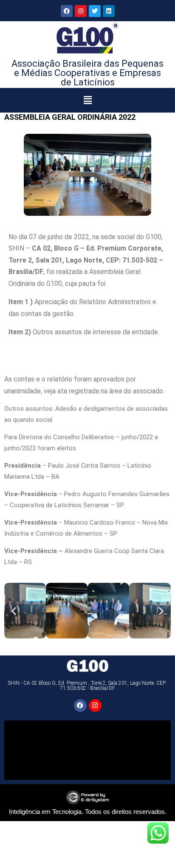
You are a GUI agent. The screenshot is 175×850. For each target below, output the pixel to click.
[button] (88, 100)
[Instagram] (81, 11)
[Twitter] (95, 11)
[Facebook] (67, 11)
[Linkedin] (109, 11)
